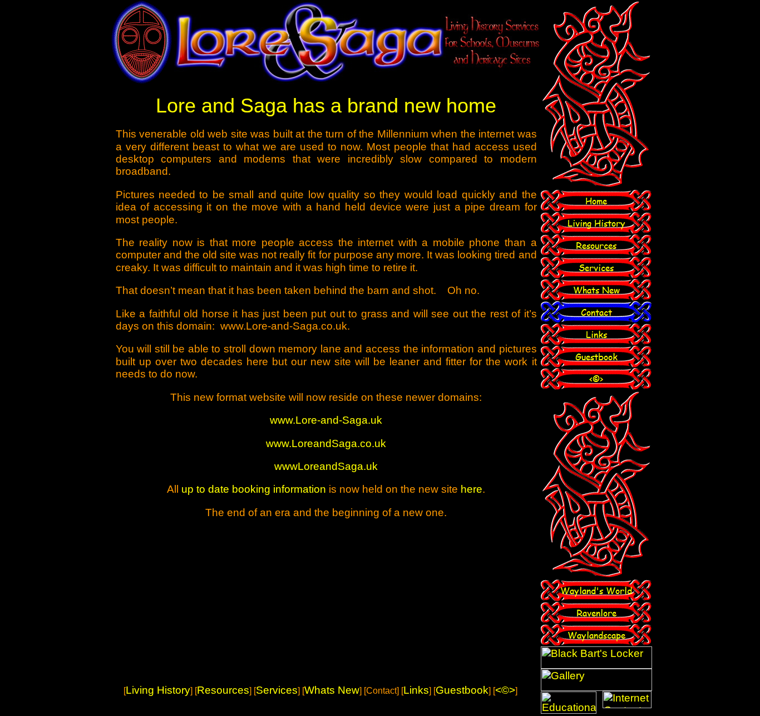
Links (416, 690)
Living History (158, 690)
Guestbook (462, 690)
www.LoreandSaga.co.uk (326, 443)
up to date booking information (253, 489)
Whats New (331, 690)
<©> (505, 690)
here (471, 489)
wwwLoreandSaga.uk (326, 466)
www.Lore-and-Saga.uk (326, 420)
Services (277, 690)
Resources (223, 690)
